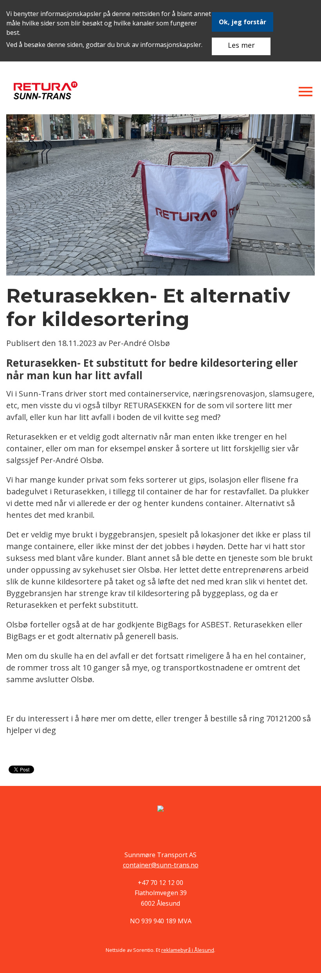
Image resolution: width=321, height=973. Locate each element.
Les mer (241, 45)
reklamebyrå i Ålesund (187, 949)
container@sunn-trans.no (160, 865)
